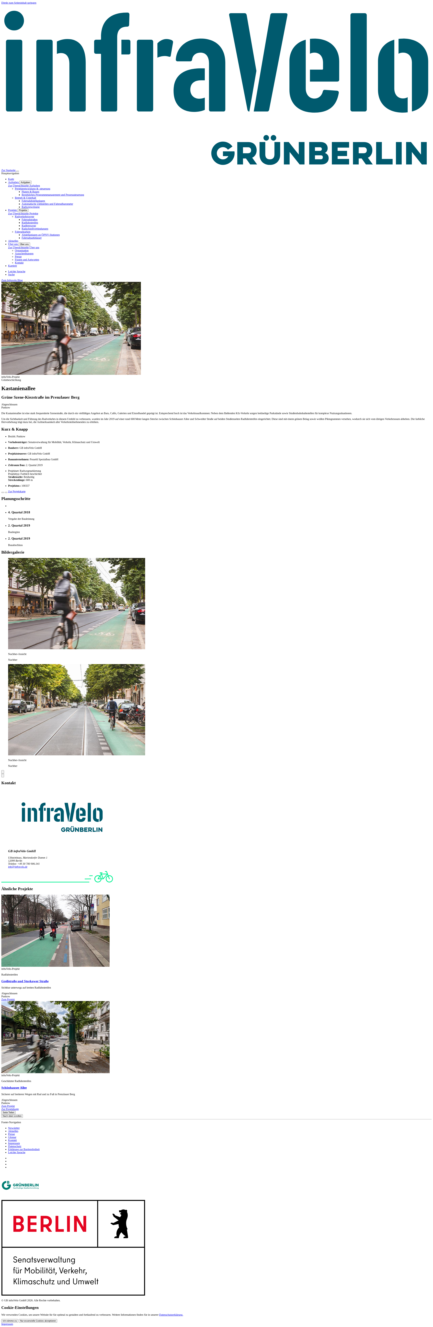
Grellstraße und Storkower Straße (25, 981)
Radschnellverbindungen (35, 228)
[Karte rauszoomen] (6, 492)
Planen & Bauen (30, 191)
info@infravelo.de (17, 866)
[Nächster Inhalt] (2, 775)
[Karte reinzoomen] (2, 492)
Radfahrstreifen (30, 222)
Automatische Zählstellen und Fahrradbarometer (47, 203)
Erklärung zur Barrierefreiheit (24, 1149)
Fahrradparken (22, 231)
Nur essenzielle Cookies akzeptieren (38, 1321)
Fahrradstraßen (30, 219)
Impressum (14, 1143)
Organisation (22, 250)
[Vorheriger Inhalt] (2, 772)
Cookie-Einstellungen (20, 1307)
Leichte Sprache (16, 1152)
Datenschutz (14, 1146)
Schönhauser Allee (14, 1087)
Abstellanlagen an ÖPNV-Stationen (41, 234)
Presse (18, 256)
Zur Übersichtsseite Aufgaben (24, 185)
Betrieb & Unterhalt (25, 197)
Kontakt (19, 262)
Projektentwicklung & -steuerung (32, 188)
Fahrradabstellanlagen (33, 200)
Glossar (12, 1137)
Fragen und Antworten (27, 259)
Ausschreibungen (24, 253)
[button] (76, 648)
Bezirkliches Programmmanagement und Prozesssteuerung (53, 194)
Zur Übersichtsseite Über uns (23, 247)
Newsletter (14, 1128)
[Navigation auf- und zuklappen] (17, 171)
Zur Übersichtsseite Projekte (23, 213)
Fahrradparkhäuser (32, 237)
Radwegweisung (31, 206)
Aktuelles (13, 1131)
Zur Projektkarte (17, 491)
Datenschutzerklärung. (171, 1314)
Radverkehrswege (24, 216)
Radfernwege (29, 225)
